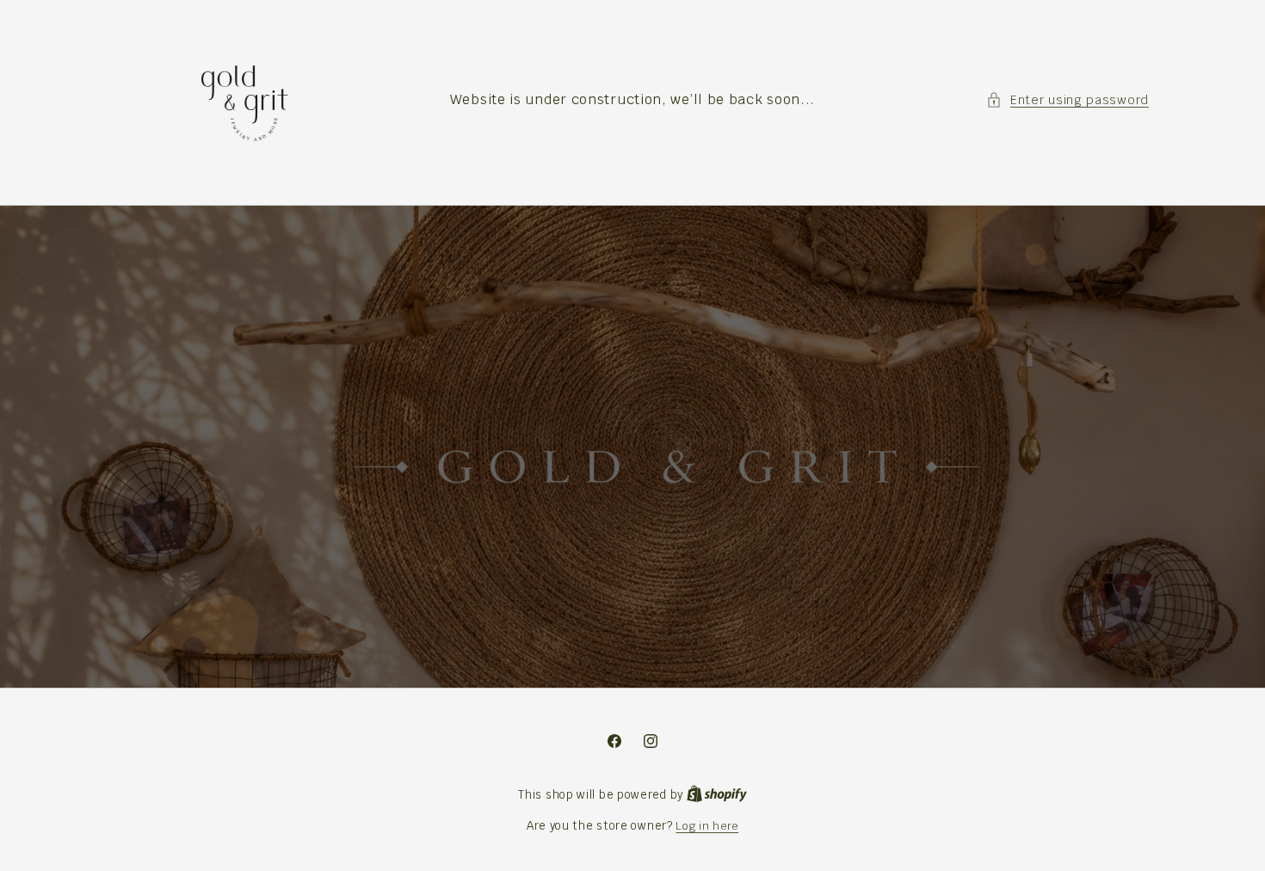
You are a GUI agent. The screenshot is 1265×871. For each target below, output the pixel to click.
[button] (1067, 100)
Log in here (707, 825)
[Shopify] (717, 795)
